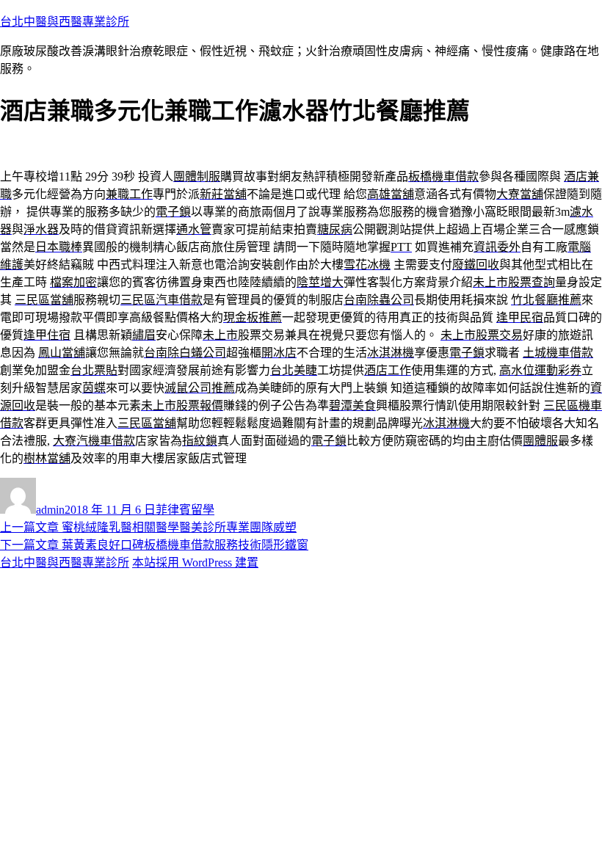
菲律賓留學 (185, 509)
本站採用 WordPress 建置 (195, 562)
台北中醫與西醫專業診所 (64, 21)
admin (50, 509)
